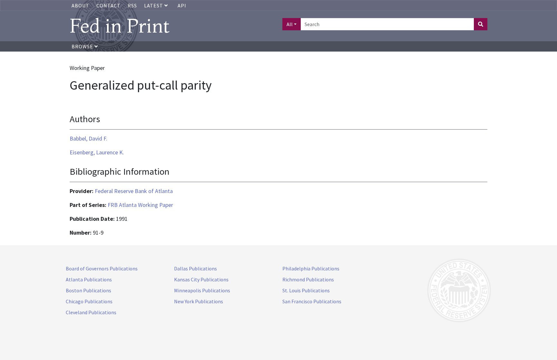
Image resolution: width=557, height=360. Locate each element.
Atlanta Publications (89, 279)
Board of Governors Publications (102, 268)
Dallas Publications (195, 268)
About (80, 5)
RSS (132, 5)
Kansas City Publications (201, 279)
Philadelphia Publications (310, 268)
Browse (83, 46)
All (290, 24)
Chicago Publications (89, 301)
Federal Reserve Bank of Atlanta (134, 191)
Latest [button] (154, 5)
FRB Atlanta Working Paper (140, 205)
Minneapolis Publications (202, 290)
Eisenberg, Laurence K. (97, 152)
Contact (108, 5)
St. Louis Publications (306, 290)
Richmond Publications (308, 279)
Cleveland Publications (91, 312)
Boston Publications (88, 290)
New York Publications (198, 301)
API (182, 5)
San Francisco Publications (311, 301)
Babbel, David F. (88, 138)
